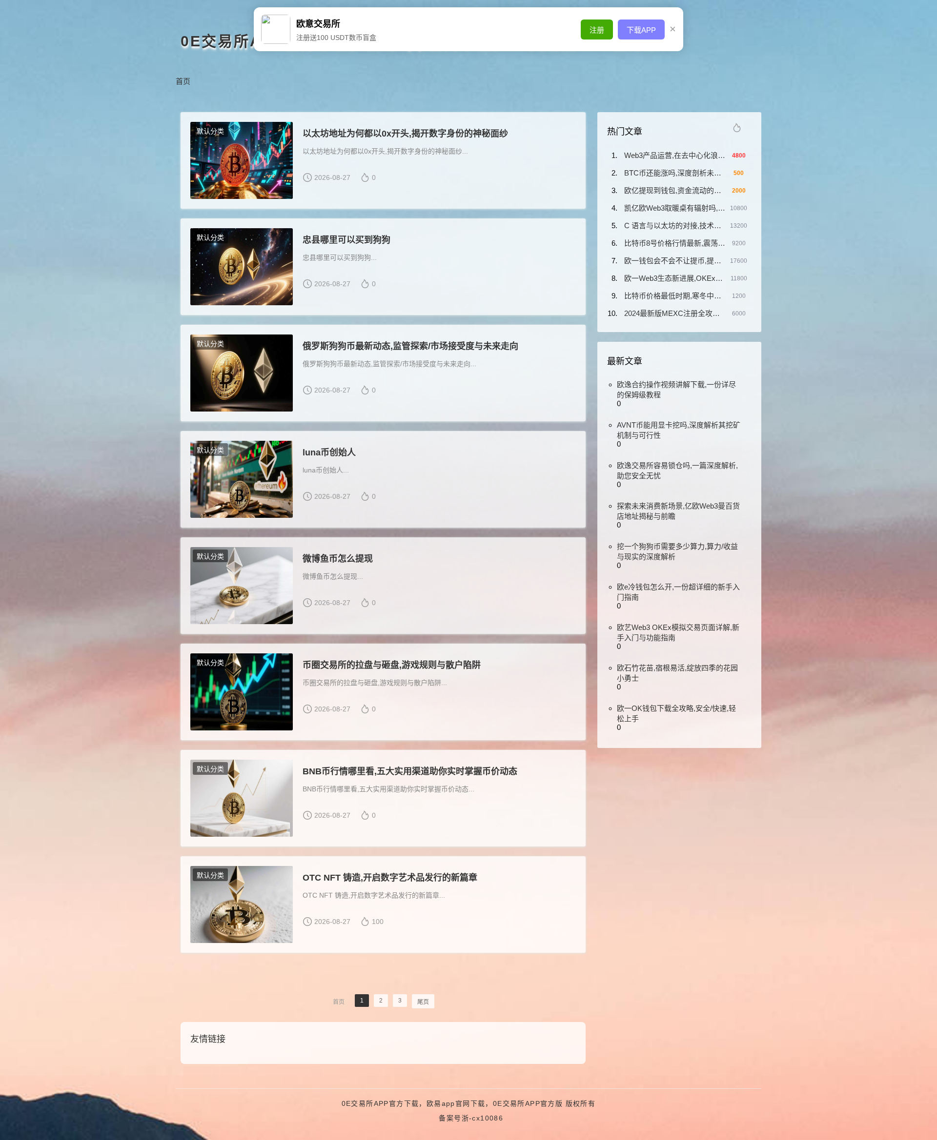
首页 (183, 81)
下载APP (641, 30)
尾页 (423, 1002)
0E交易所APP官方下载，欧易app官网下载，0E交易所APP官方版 (452, 1103)
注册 (597, 30)
